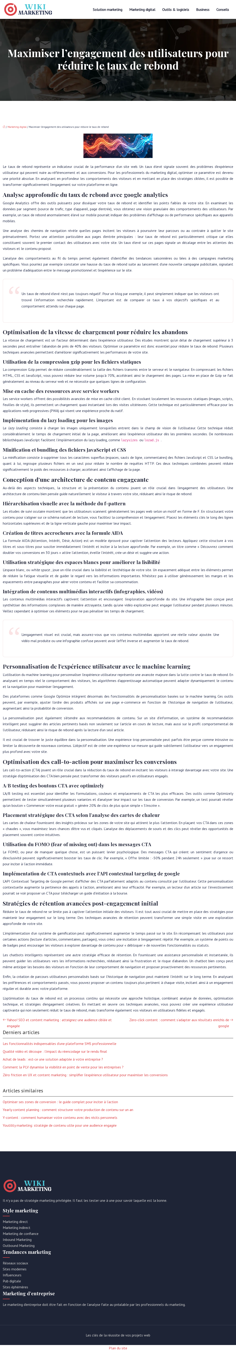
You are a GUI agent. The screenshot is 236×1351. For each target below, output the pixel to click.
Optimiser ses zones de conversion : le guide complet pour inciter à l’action (60, 1102)
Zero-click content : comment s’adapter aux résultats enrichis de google (179, 1023)
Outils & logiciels (175, 9)
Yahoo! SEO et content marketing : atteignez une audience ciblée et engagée (59, 1023)
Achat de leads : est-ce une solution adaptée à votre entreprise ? (53, 1059)
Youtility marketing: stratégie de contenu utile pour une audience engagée (60, 1125)
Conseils (222, 9)
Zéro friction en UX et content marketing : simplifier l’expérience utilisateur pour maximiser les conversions (85, 1075)
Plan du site (118, 1348)
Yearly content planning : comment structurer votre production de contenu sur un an (68, 1109)
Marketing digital (142, 9)
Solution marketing (107, 9)
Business (202, 9)
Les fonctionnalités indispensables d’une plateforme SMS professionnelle (59, 1043)
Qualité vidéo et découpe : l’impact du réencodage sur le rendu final (55, 1051)
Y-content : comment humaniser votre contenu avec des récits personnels (60, 1117)
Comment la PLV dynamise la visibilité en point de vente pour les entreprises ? (63, 1067)
